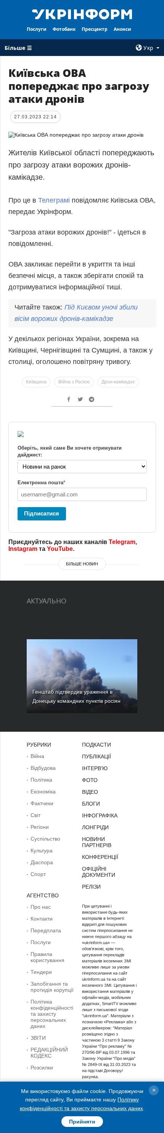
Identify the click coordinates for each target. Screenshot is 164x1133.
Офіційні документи (98, 872)
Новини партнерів (96, 842)
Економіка (43, 791)
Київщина (36, 382)
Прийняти (82, 1122)
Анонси (122, 29)
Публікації (96, 756)
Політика (41, 780)
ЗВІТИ (38, 1038)
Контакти (42, 919)
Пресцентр (95, 29)
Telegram (122, 542)
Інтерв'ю (95, 768)
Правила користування (47, 957)
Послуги (37, 29)
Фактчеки (42, 803)
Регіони (40, 827)
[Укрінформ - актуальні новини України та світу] (82, 14)
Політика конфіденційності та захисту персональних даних (52, 1014)
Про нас (41, 907)
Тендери (41, 972)
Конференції (100, 857)
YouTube (60, 549)
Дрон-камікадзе (118, 382)
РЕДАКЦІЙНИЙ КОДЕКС (49, 1053)
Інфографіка (99, 815)
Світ (35, 815)
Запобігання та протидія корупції (52, 987)
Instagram (22, 549)
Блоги (91, 804)
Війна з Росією (74, 382)
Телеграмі (55, 200)
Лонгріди (95, 827)
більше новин (82, 564)
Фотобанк (64, 29)
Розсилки (42, 1067)
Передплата (46, 930)
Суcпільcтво (45, 839)
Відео (90, 792)
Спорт (38, 874)
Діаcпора (42, 862)
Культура (42, 850)
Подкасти (96, 745)
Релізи (91, 887)
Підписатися (41, 513)
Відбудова (43, 768)
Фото (90, 780)
